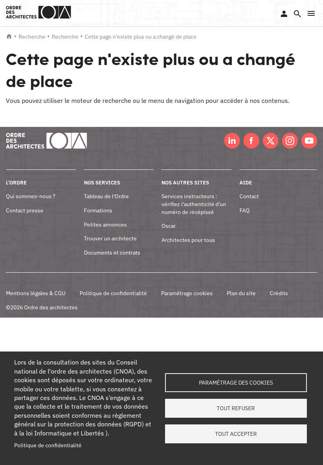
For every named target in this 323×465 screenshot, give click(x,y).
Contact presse (24, 210)
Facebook (251, 141)
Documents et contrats (112, 252)
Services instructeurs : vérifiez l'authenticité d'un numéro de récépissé (194, 204)
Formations (98, 210)
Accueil (9, 36)
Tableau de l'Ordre (106, 196)
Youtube (309, 141)
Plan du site (241, 293)
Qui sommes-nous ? (31, 196)
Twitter (270, 141)
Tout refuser (236, 408)
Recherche (32, 36)
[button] (311, 13)
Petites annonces (105, 224)
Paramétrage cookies (187, 293)
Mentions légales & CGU (35, 293)
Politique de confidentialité (113, 293)
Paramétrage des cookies (236, 382)
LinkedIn (232, 141)
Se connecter (284, 14)
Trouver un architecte (110, 238)
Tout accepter (236, 433)
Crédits (279, 293)
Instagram (290, 141)
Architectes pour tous (188, 240)
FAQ (244, 210)
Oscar (169, 225)
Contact (249, 196)
